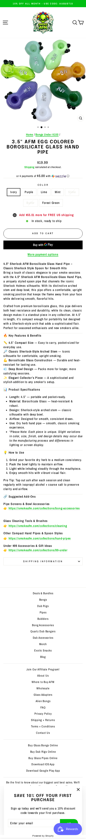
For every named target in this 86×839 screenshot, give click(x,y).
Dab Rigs (43, 606)
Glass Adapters (43, 695)
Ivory (13, 192)
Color (43, 185)
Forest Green (50, 203)
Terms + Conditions (43, 726)
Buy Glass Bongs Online (43, 745)
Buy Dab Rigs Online (43, 752)
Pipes (43, 612)
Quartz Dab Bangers (43, 631)
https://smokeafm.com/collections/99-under (38, 550)
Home (29, 135)
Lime (44, 192)
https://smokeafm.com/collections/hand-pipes (40, 538)
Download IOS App (43, 764)
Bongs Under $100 (47, 135)
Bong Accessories (43, 625)
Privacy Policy (43, 714)
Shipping (29, 167)
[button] (43, 176)
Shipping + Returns (43, 720)
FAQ (42, 707)
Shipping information (43, 561)
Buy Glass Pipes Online (42, 758)
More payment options (43, 254)
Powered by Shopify (43, 835)
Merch (43, 644)
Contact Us (43, 733)
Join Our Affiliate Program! (43, 669)
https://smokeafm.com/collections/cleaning (38, 526)
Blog (43, 657)
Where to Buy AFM (43, 682)
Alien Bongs (43, 701)
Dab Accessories (43, 638)
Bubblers (42, 619)
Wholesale (42, 688)
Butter (30, 203)
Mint (58, 192)
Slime (72, 192)
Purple (29, 192)
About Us (43, 676)
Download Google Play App (43, 771)
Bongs (43, 600)
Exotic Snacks (43, 650)
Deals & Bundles (43, 593)
